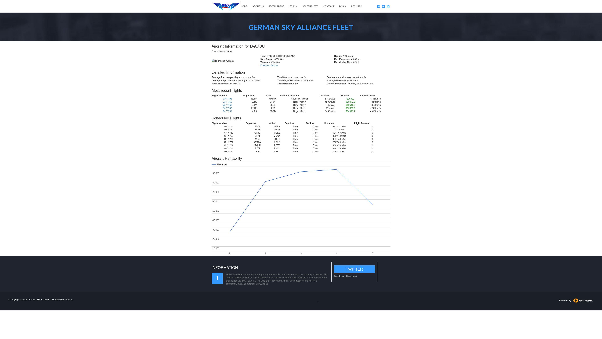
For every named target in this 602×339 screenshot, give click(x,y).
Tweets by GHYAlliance (345, 275)
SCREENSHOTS (310, 6)
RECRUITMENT (277, 6)
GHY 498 (227, 98)
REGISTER (356, 6)
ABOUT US (258, 6)
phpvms (69, 299)
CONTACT (328, 6)
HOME (244, 6)
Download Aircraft (269, 65)
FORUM (293, 6)
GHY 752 (227, 101)
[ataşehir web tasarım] (583, 300)
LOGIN (342, 6)
